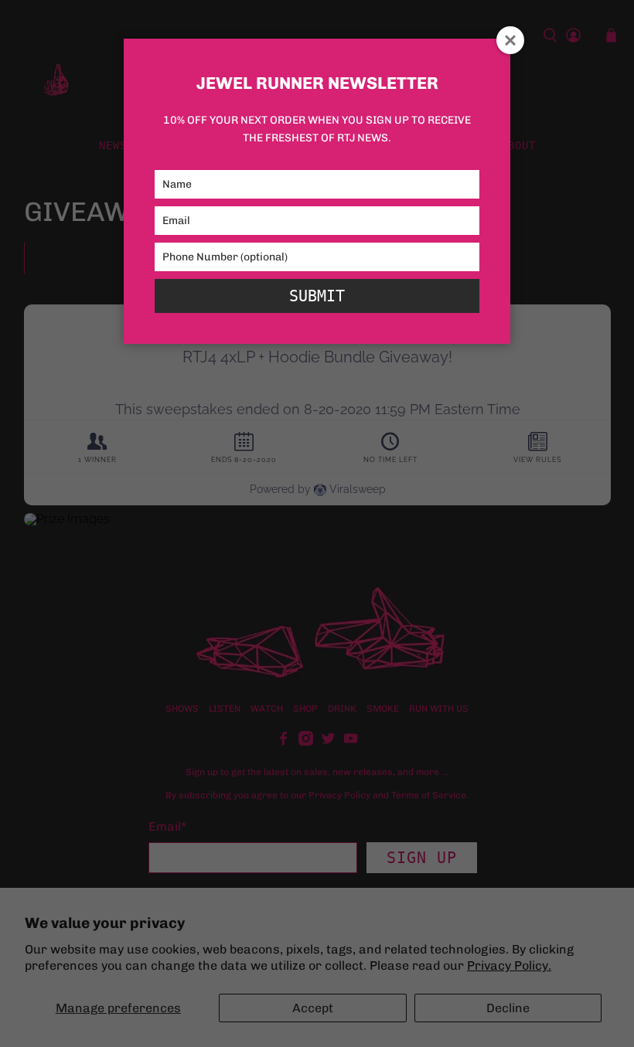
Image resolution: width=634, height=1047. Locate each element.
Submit (317, 296)
